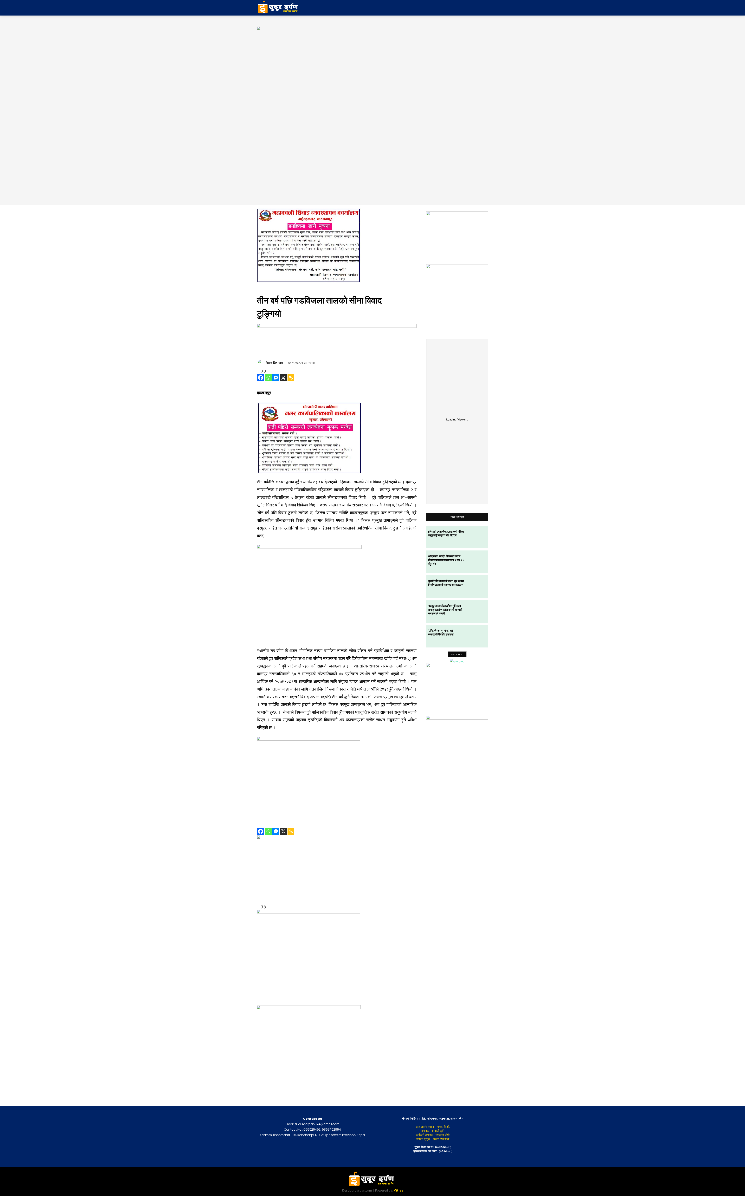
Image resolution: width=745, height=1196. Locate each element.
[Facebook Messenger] (275, 377)
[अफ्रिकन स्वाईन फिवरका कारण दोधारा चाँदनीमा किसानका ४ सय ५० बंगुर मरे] (477, 561)
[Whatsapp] (268, 377)
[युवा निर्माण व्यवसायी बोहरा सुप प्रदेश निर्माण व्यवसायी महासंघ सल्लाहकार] (477, 586)
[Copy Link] (291, 377)
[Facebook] (260, 377)
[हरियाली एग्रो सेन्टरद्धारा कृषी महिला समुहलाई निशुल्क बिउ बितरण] (477, 537)
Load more (456, 654)
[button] (457, 7)
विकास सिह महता (274, 362)
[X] (283, 377)
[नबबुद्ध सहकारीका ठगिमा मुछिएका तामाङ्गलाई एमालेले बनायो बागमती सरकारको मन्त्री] (477, 611)
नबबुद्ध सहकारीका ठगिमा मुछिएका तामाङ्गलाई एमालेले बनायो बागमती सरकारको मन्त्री (445, 609)
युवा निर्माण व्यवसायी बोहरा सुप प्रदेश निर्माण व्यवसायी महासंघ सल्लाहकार (446, 583)
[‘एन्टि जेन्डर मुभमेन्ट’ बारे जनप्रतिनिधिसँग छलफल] (477, 636)
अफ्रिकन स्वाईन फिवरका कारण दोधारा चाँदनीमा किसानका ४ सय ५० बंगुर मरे (446, 559)
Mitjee (398, 1190)
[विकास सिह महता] (261, 363)
